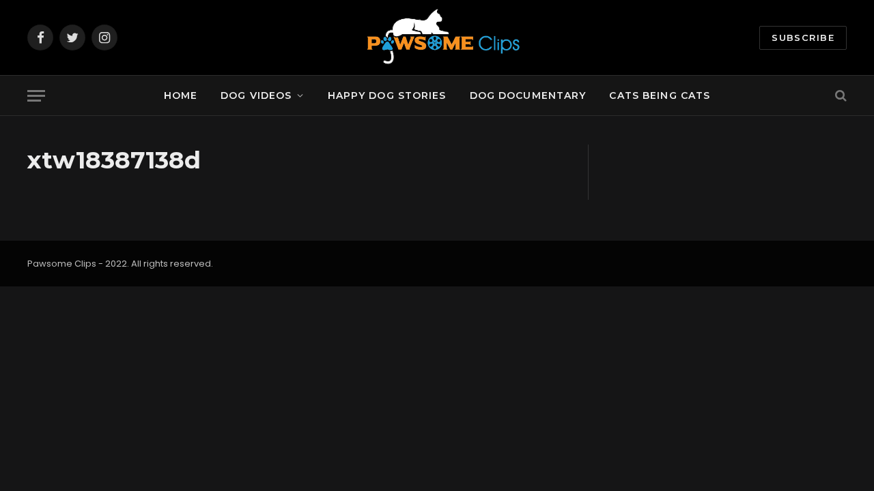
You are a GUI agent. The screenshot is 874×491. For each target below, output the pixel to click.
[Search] (839, 95)
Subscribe (803, 37)
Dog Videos (256, 95)
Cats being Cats (659, 95)
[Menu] (36, 95)
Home (180, 95)
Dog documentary (528, 95)
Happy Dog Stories (387, 95)
